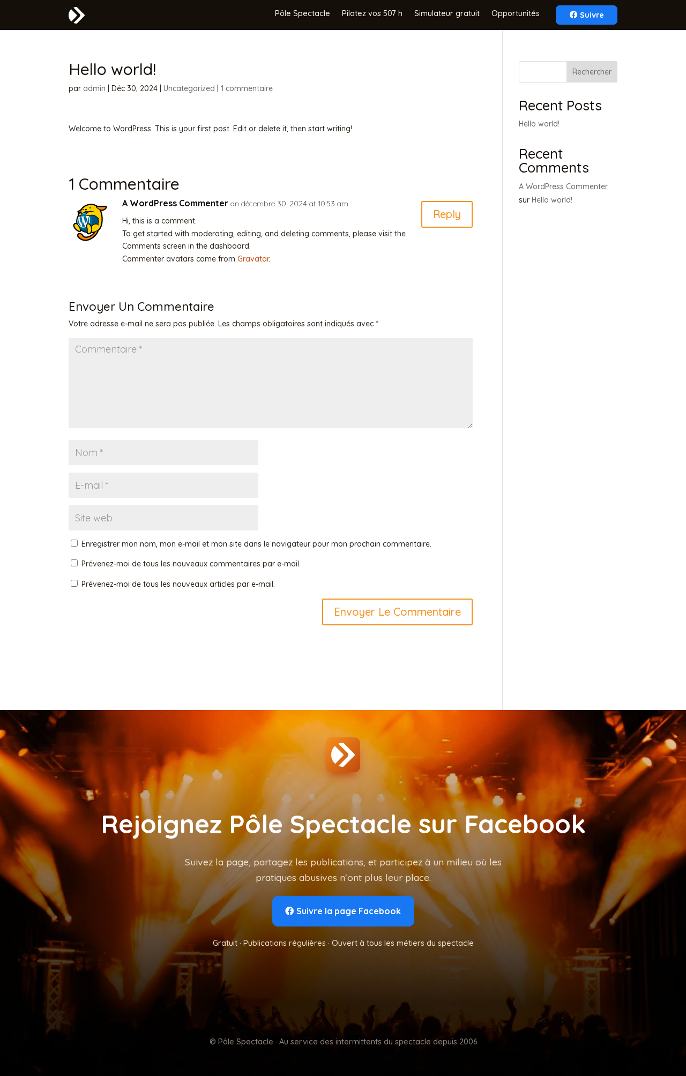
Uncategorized (189, 88)
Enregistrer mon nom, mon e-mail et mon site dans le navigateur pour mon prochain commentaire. (256, 544)
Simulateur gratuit (447, 14)
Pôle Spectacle (302, 14)
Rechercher (592, 72)
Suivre (592, 15)
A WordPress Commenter (175, 203)
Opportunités (515, 14)
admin (94, 88)
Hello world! (539, 124)
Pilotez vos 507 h (372, 14)
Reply (447, 214)
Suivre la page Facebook (348, 911)
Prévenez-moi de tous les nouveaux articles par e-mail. (178, 584)
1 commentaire (247, 88)
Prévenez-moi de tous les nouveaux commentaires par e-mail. (191, 564)
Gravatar (253, 259)
